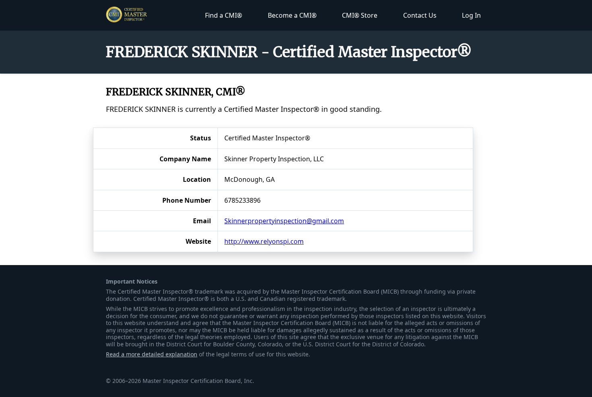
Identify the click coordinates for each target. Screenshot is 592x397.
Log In (471, 15)
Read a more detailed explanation (151, 354)
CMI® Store (359, 15)
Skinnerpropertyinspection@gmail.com (284, 220)
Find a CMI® (223, 15)
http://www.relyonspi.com (264, 241)
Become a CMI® (292, 15)
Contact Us (420, 15)
